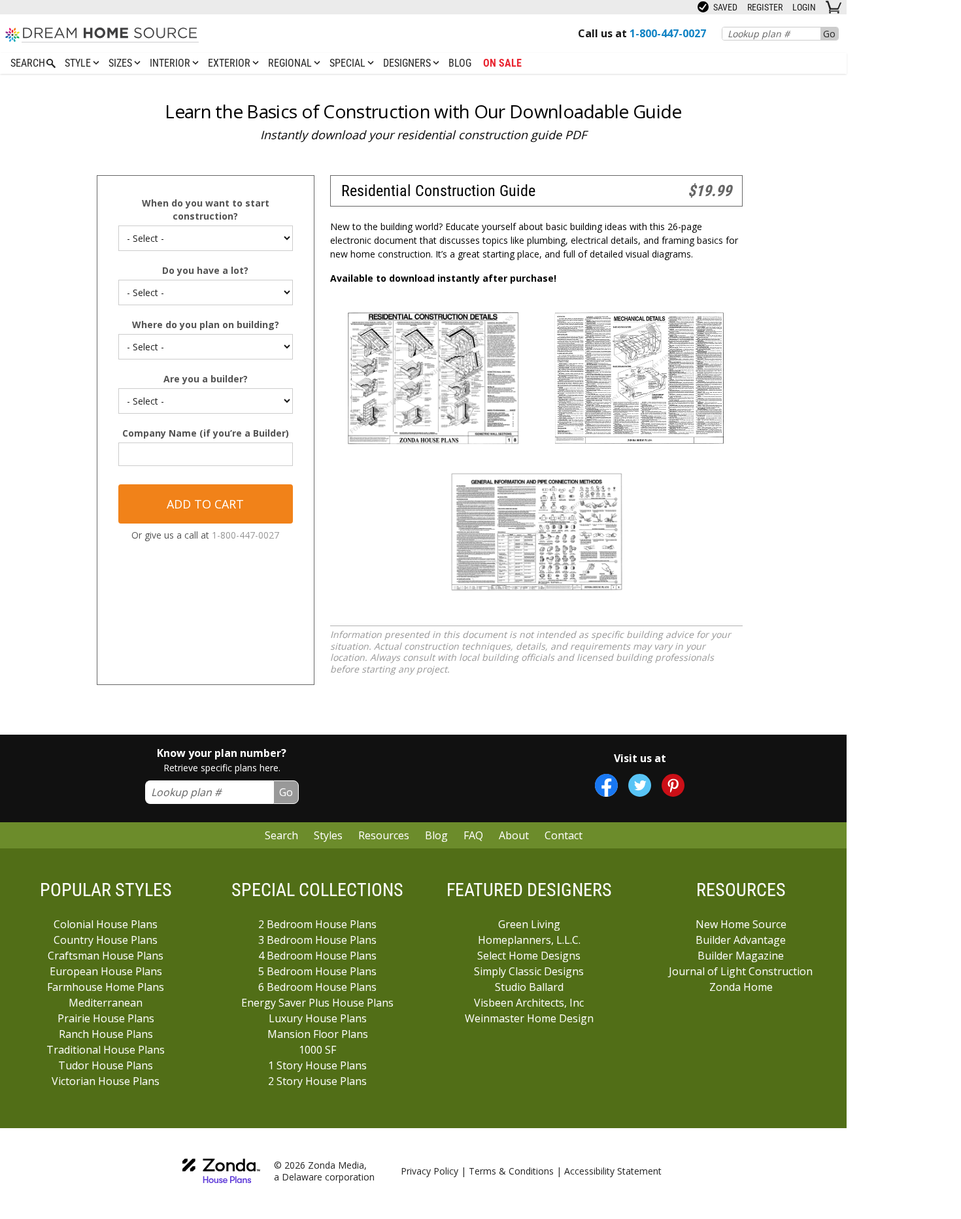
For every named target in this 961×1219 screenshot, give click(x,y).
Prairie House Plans (106, 1018)
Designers (408, 63)
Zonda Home (741, 987)
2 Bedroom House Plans (317, 924)
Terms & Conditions (511, 1171)
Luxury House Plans (318, 1018)
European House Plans (106, 971)
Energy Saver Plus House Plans (317, 1002)
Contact (563, 835)
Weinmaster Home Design (529, 1018)
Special (348, 63)
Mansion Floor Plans (317, 1034)
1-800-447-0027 (245, 535)
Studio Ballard (529, 987)
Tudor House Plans (105, 1065)
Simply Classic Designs (529, 971)
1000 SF (317, 1050)
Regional (291, 63)
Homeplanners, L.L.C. (529, 940)
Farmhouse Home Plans (105, 987)
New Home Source (741, 924)
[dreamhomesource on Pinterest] (673, 785)
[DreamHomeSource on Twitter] (639, 785)
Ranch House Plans (106, 1034)
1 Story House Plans (317, 1065)
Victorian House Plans (106, 1081)
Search (281, 835)
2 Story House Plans (317, 1081)
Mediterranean (106, 1002)
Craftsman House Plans (105, 955)
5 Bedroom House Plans (317, 971)
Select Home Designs (529, 955)
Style (79, 63)
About (514, 835)
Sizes (122, 63)
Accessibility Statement (613, 1171)
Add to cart (205, 504)
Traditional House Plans (105, 1050)
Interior (171, 63)
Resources (383, 835)
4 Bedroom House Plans (317, 955)
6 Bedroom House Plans (317, 987)
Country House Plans (106, 940)
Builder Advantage (741, 940)
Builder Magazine (741, 955)
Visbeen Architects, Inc (529, 1002)
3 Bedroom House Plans (317, 940)
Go (829, 33)
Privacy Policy (429, 1171)
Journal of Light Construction (741, 971)
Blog (459, 63)
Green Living (529, 924)
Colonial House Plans (106, 924)
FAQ (473, 835)
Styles (328, 835)
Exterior (230, 63)
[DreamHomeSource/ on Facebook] (606, 785)
